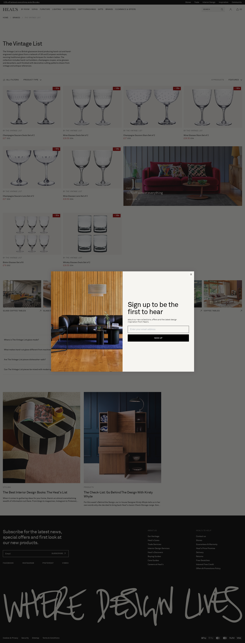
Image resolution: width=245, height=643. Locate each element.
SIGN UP (158, 338)
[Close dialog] (191, 274)
